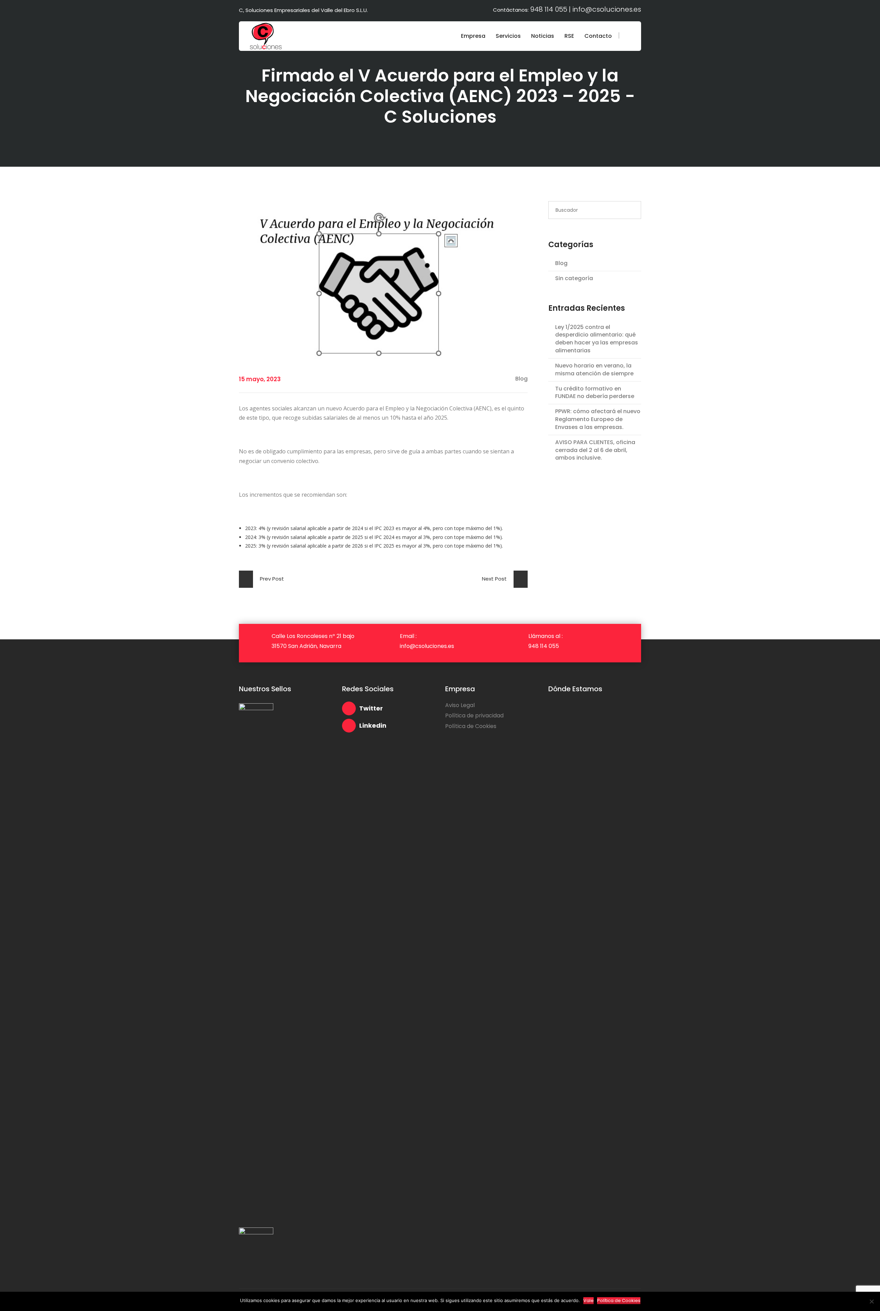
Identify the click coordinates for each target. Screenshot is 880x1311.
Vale (588, 1300)
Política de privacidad (474, 715)
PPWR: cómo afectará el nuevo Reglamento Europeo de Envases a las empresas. (597, 419)
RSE (569, 36)
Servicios (508, 36)
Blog (561, 263)
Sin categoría (574, 278)
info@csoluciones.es (606, 9)
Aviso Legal (460, 705)
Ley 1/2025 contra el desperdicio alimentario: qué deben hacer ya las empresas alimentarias (596, 339)
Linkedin (372, 725)
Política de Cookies (470, 726)
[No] (871, 1301)
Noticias (542, 36)
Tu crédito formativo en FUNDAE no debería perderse (594, 392)
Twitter (371, 708)
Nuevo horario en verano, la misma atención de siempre (594, 369)
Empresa (473, 36)
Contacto (598, 36)
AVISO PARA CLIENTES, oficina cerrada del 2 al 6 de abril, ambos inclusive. (595, 450)
